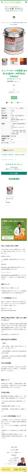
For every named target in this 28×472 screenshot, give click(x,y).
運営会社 (14, 455)
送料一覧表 (14, 447)
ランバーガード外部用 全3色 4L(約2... (10, 198)
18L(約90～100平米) (7, 154)
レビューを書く (14, 173)
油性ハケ (13, 118)
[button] (10, 79)
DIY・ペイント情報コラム (14, 452)
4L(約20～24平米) (20, 154)
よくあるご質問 (14, 450)
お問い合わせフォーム (20, 237)
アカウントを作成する (15, 2)
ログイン (7, 2)
